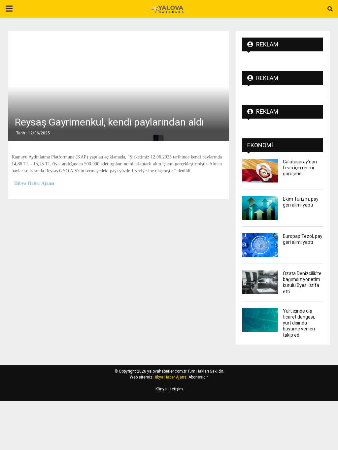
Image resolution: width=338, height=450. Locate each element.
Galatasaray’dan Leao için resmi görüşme (300, 167)
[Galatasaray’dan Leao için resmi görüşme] (260, 171)
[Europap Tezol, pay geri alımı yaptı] (260, 245)
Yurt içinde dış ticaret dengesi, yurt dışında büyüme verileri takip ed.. (299, 323)
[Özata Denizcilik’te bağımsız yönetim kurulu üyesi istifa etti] (260, 282)
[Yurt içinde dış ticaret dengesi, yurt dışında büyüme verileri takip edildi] (260, 320)
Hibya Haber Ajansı (170, 377)
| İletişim (175, 389)
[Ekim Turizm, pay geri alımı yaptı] (260, 208)
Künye (161, 389)
